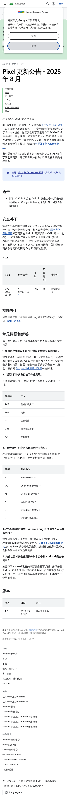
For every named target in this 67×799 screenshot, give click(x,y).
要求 (4, 658)
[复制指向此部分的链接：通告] (13, 192)
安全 (22, 64)
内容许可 (33, 630)
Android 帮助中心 (11, 739)
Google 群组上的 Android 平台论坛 (19, 716)
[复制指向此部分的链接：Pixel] (12, 258)
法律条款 (30, 781)
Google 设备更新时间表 (29, 368)
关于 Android (9, 781)
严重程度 (7, 233)
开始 (33, 46)
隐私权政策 (50, 781)
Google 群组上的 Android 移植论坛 (19, 726)
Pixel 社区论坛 (13, 321)
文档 (14, 64)
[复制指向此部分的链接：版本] (13, 591)
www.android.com (11, 754)
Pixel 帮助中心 (9, 744)
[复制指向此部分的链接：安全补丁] (20, 219)
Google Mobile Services (14, 759)
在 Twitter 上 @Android (13, 696)
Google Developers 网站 (30, 172)
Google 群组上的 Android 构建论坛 (19, 721)
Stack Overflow (10, 764)
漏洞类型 (55, 229)
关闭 (33, 36)
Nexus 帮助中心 (10, 749)
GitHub (6, 683)
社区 (21, 781)
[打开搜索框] (48, 4)
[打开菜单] (5, 3)
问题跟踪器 (7, 769)
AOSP (5, 64)
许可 (40, 781)
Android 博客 (8, 706)
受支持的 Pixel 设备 (52, 125)
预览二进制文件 (10, 668)
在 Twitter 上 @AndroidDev (15, 701)
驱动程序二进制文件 (12, 678)
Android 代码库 (10, 653)
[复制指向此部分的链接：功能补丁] (20, 311)
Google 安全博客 (10, 711)
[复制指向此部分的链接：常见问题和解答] (32, 334)
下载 (4, 663)
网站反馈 (8, 786)
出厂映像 (6, 673)
